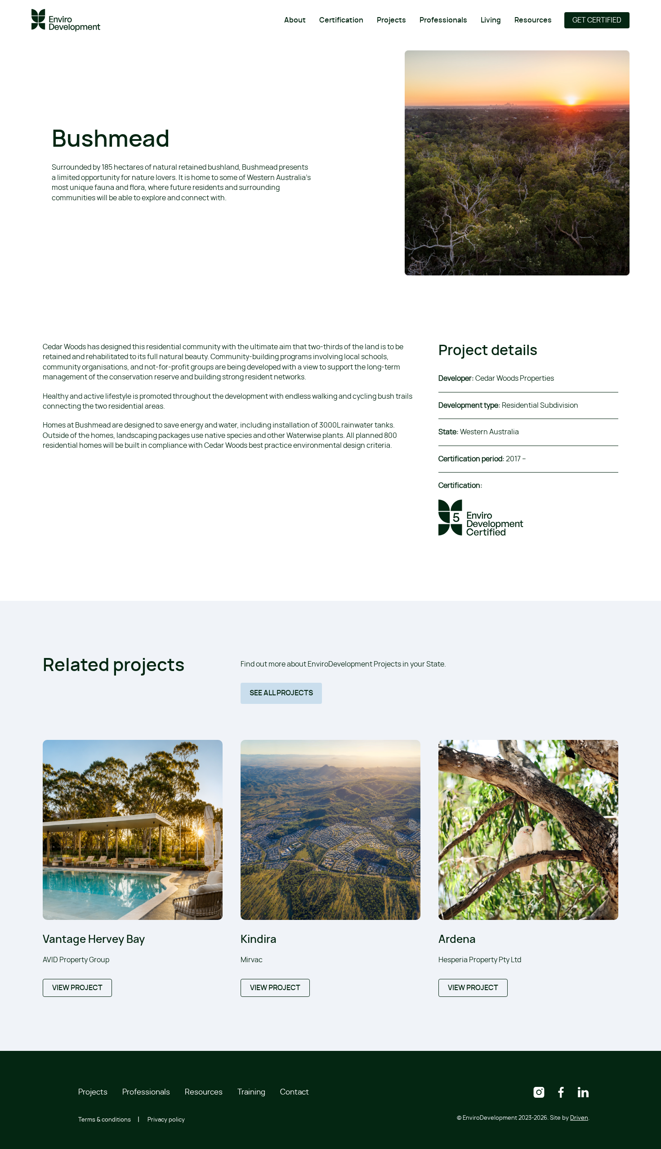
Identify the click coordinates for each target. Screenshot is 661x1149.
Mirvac (252, 960)
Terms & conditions (104, 1120)
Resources (533, 20)
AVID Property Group (76, 960)
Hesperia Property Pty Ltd (479, 960)
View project (77, 987)
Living (491, 20)
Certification (341, 20)
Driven (579, 1118)
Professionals (443, 20)
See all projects (281, 693)
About (295, 20)
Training (251, 1092)
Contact (294, 1092)
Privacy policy (166, 1120)
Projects (391, 20)
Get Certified (596, 20)
